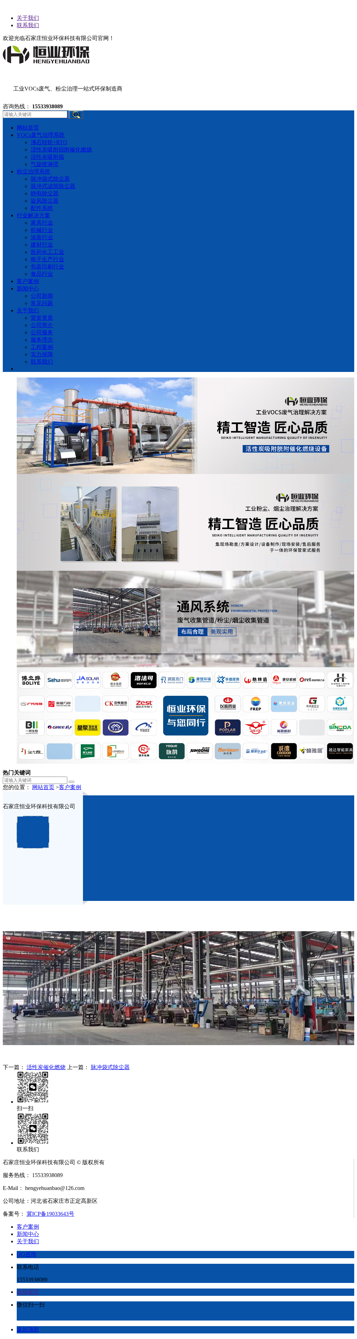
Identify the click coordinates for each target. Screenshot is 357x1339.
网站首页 (43, 787)
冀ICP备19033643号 (50, 1214)
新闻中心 (28, 1234)
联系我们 (28, 25)
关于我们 (28, 18)
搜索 (76, 114)
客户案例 (70, 787)
